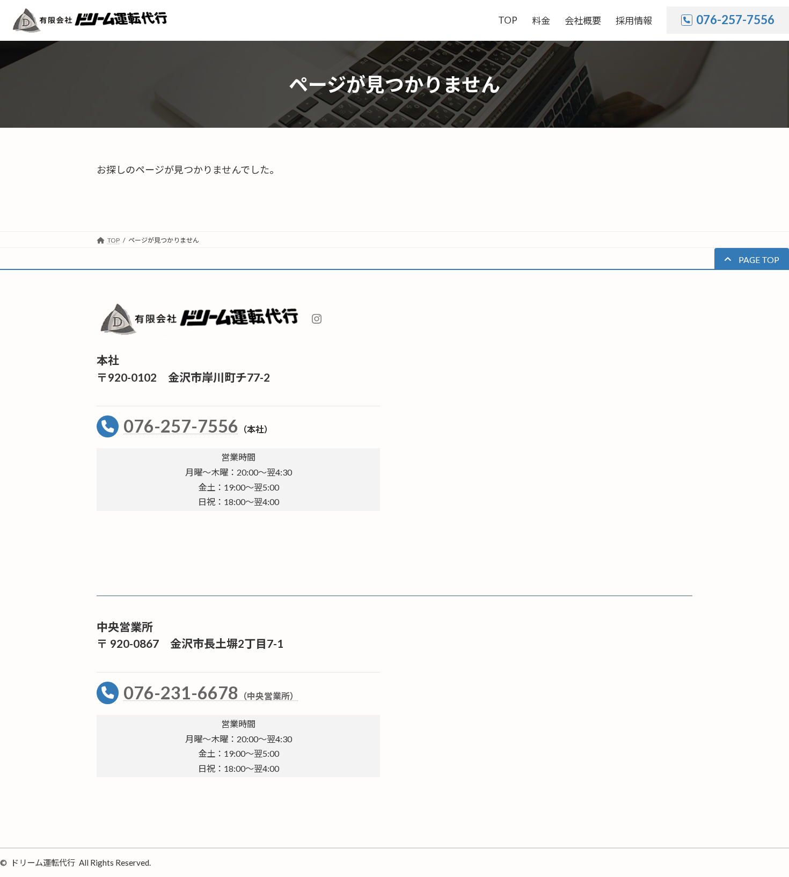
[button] (751, 259)
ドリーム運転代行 (43, 862)
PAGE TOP (761, 840)
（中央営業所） (268, 696)
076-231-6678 (180, 692)
